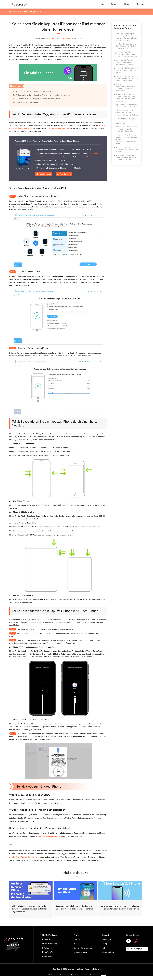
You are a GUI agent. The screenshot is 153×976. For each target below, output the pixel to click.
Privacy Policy (96, 974)
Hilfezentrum (106, 940)
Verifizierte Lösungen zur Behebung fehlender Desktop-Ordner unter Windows (126, 78)
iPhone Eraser (47, 956)
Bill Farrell (52, 39)
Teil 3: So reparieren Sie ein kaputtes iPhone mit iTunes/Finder (37, 99)
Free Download (45, 174)
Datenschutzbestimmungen (83, 948)
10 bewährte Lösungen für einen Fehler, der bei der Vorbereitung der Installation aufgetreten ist (29, 909)
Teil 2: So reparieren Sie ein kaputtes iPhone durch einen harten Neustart (41, 95)
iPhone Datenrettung (49, 944)
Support (140, 4)
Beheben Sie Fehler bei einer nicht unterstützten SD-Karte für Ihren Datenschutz (125, 46)
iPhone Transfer (47, 952)
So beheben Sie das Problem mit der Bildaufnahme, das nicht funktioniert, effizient (126, 157)
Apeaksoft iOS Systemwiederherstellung (25, 857)
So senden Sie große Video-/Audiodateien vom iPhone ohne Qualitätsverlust (126, 54)
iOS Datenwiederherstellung (49, 836)
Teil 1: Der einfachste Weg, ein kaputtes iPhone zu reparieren (36, 91)
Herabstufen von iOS (59, 128)
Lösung (127, 4)
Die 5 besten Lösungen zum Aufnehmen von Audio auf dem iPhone (126, 149)
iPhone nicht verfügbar (87, 157)
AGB (75, 944)
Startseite (13, 12)
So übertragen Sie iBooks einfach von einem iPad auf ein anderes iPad (126, 121)
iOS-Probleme (23, 12)
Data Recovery (47, 948)
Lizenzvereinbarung (80, 952)
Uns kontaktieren (108, 952)
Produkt (114, 4)
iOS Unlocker (46, 940)
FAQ (103, 948)
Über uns (77, 940)
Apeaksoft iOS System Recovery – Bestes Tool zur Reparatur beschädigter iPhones (47, 141)
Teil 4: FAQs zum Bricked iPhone (25, 103)
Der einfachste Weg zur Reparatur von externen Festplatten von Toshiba (124, 62)
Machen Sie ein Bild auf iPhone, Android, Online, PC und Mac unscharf (127, 70)
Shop (102, 4)
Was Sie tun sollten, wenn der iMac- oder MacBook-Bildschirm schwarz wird (126, 129)
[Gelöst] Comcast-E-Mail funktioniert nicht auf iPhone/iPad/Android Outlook (126, 113)
